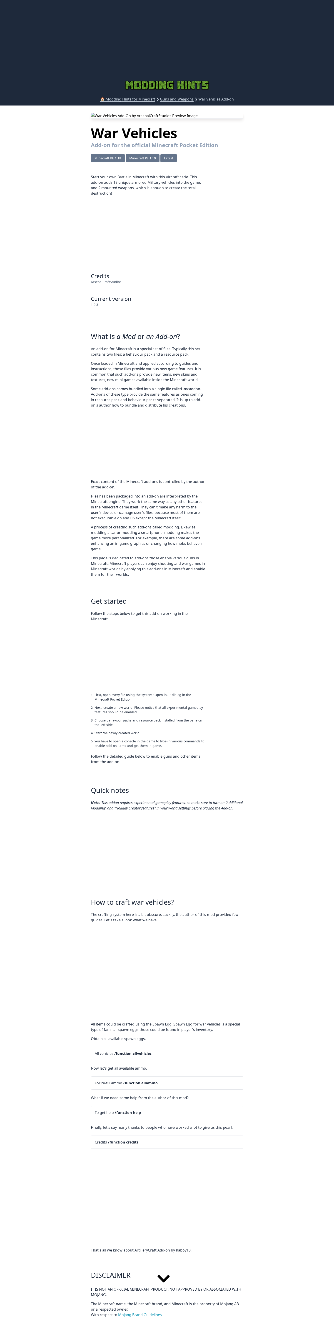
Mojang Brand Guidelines (140, 1314)
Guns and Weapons (177, 99)
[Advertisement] (167, 44)
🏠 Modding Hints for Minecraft (127, 99)
